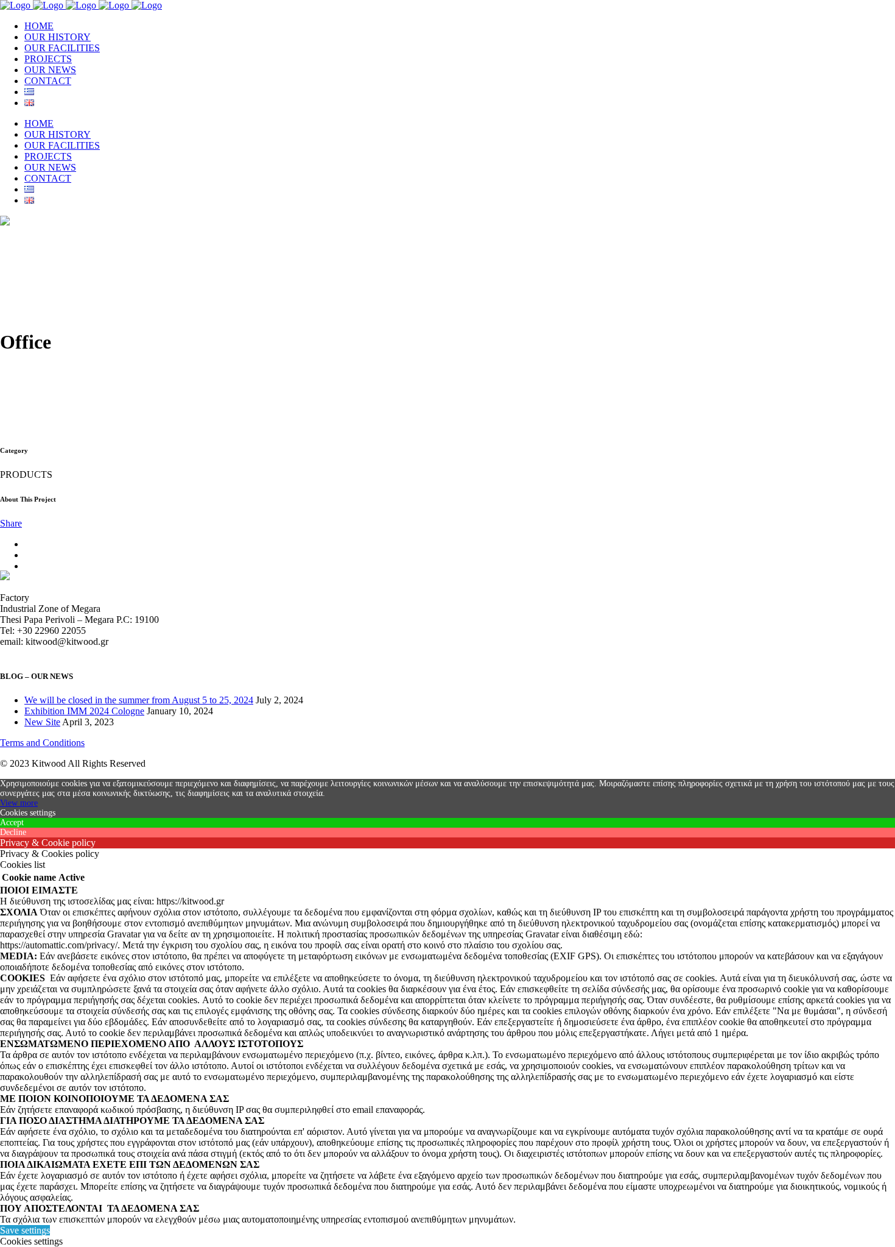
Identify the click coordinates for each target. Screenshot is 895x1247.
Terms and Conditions (42, 742)
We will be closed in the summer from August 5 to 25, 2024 (138, 700)
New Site (42, 722)
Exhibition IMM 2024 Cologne (84, 711)
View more (19, 803)
